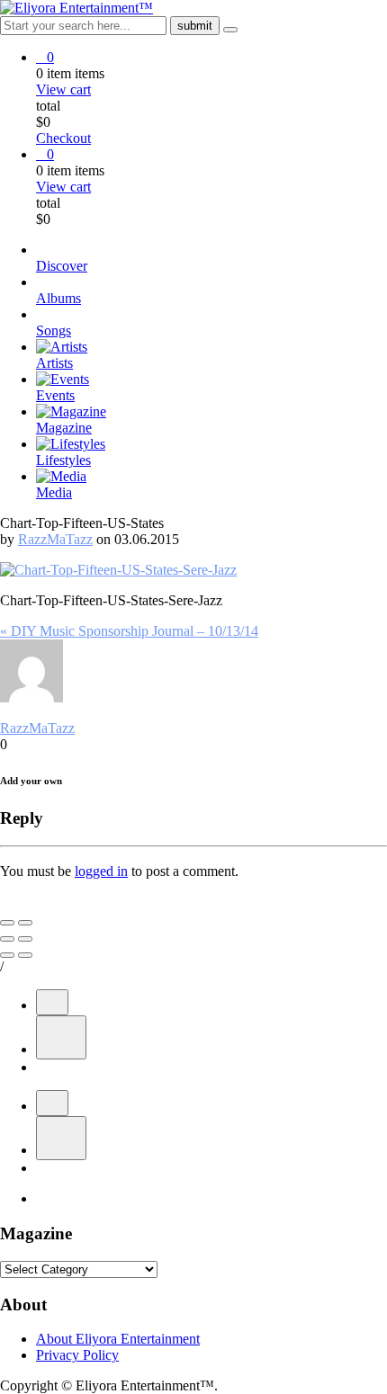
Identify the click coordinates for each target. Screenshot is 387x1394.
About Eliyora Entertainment (118, 1338)
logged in (101, 871)
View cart (63, 89)
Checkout (63, 138)
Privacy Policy (77, 1355)
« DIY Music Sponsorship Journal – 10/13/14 (129, 631)
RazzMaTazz (55, 539)
